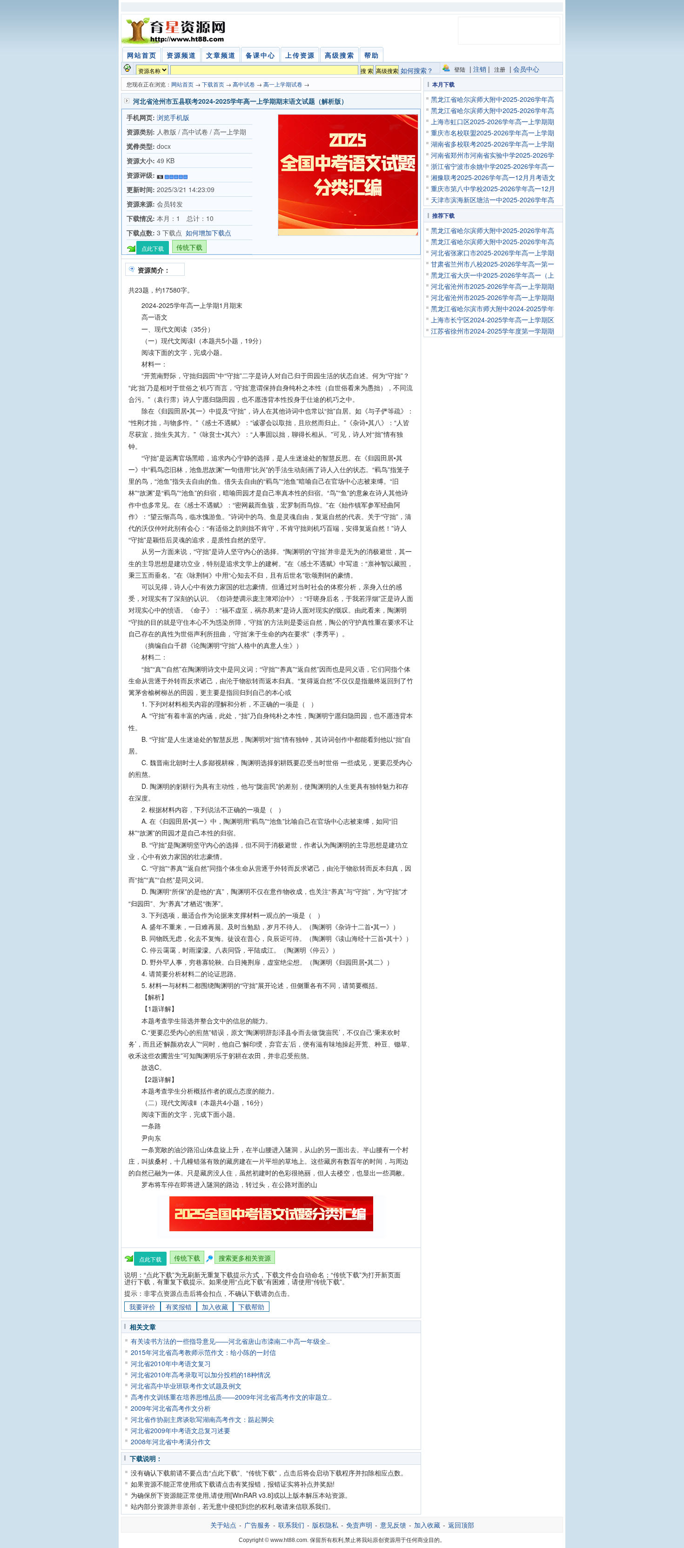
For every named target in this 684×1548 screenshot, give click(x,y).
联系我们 (291, 1524)
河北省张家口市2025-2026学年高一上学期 (492, 252)
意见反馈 (393, 1524)
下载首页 (213, 84)
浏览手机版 (173, 117)
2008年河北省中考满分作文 (171, 1441)
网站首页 (182, 84)
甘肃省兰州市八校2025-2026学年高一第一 (492, 263)
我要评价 (142, 1306)
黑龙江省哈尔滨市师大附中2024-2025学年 (492, 308)
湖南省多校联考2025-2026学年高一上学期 (492, 143)
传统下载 (189, 247)
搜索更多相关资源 (245, 1257)
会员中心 (526, 68)
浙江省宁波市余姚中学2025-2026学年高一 (492, 166)
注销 (479, 68)
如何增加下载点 (208, 232)
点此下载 (152, 248)
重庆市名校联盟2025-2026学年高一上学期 (492, 132)
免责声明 (359, 1524)
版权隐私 (325, 1524)
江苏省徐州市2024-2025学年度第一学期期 (492, 330)
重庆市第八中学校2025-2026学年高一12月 (493, 188)
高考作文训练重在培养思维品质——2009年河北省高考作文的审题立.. (231, 1396)
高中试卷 (244, 84)
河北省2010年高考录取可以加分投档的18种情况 (200, 1374)
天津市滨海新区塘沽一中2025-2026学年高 (492, 199)
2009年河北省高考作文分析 (171, 1408)
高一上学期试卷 (282, 84)
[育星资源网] (174, 31)
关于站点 (223, 1524)
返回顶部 (461, 1524)
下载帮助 (251, 1306)
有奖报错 (179, 1306)
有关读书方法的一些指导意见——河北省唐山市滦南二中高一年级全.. (230, 1341)
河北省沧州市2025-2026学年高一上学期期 (492, 286)
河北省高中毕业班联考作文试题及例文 (186, 1385)
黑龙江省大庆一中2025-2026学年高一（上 (492, 275)
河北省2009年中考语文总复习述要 (180, 1430)
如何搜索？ (417, 70)
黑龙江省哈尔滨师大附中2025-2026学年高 (492, 99)
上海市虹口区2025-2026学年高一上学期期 (492, 121)
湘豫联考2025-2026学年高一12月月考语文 (493, 177)
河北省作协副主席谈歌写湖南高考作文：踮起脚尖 (202, 1419)
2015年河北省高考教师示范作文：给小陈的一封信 (203, 1352)
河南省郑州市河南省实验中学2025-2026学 (492, 155)
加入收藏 (215, 1306)
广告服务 (257, 1524)
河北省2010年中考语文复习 (171, 1363)
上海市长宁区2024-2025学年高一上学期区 (492, 319)
